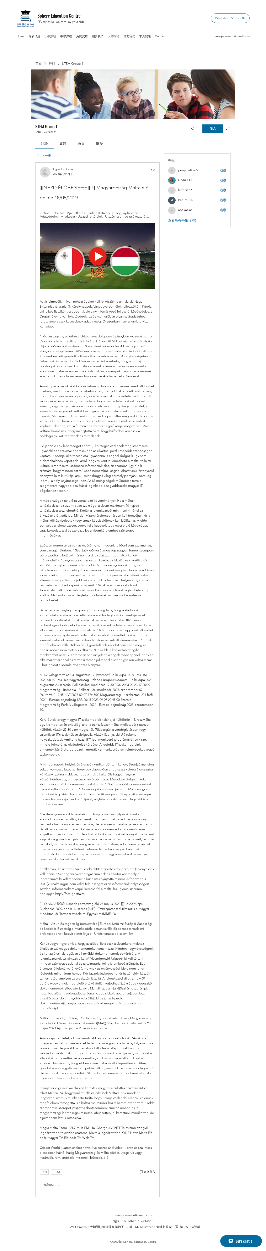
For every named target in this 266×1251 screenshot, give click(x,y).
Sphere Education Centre (59, 15)
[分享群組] (228, 128)
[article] (97, 679)
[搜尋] (193, 128)
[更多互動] (56, 1172)
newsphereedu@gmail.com (232, 36)
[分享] (152, 169)
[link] (44, 144)
